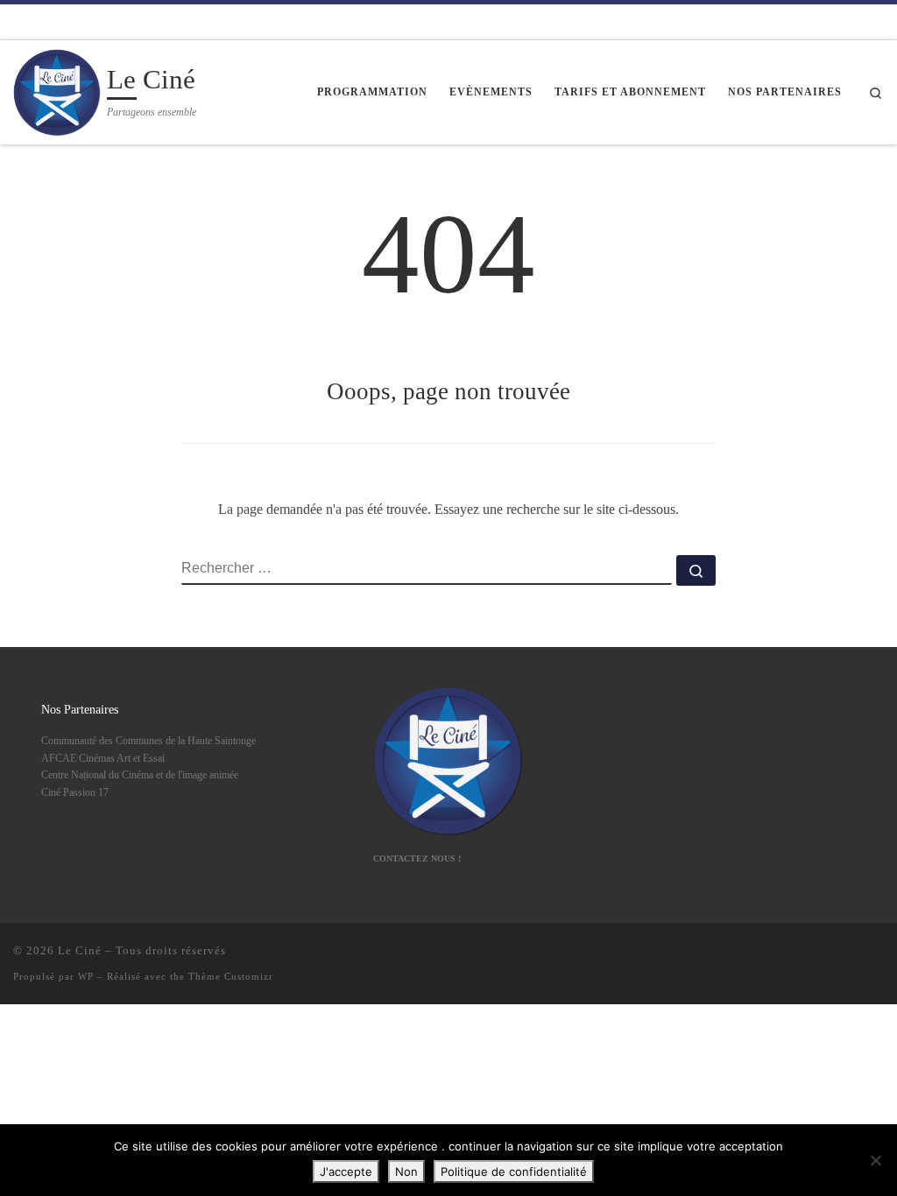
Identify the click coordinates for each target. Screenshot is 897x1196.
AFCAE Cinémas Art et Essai (103, 758)
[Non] (875, 1160)
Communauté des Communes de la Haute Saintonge (148, 741)
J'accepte (346, 1171)
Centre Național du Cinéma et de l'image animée (139, 775)
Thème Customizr (230, 976)
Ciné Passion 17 (75, 792)
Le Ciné (80, 950)
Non (406, 1171)
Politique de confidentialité (514, 1171)
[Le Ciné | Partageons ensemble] (57, 89)
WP (86, 976)
